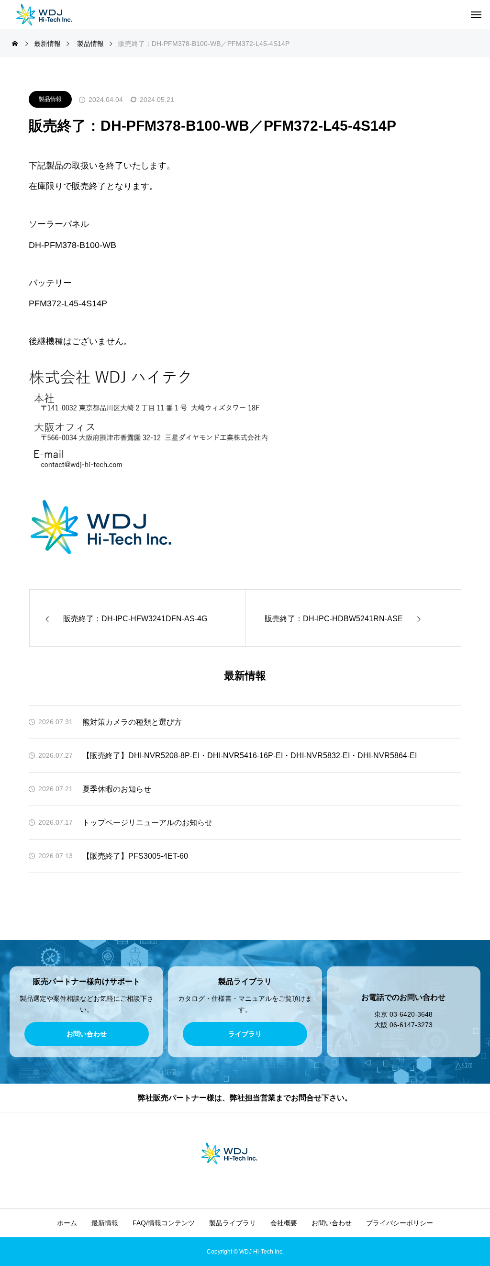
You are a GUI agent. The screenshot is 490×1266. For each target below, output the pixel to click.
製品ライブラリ (232, 1223)
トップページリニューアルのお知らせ (147, 822)
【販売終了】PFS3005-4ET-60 (135, 856)
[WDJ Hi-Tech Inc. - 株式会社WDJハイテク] (60, 14)
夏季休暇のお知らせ (116, 789)
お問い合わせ (332, 1223)
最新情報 (104, 1223)
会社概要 (283, 1223)
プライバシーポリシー (399, 1223)
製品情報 (50, 99)
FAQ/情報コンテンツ (164, 1223)
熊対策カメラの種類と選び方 (132, 722)
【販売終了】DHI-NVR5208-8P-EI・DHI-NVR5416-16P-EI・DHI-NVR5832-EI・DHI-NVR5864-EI (249, 755)
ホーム (67, 1223)
